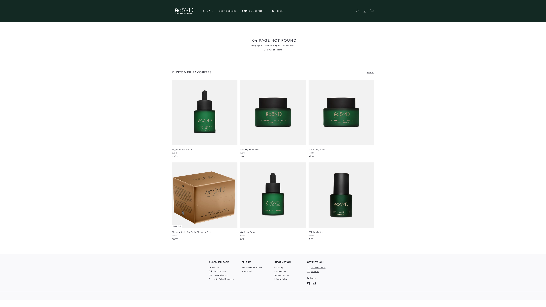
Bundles (277, 11)
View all (370, 72)
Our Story (278, 267)
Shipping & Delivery (217, 271)
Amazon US (247, 271)
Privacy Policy (280, 279)
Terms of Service (281, 275)
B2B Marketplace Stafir (252, 267)
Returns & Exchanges (218, 275)
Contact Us (214, 267)
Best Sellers (228, 11)
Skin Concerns (253, 11)
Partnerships (280, 271)
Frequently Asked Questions (221, 279)
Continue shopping (273, 49)
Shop (207, 11)
